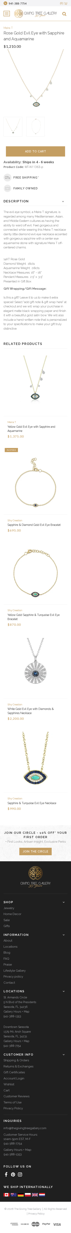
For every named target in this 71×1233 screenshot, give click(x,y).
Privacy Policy (13, 1108)
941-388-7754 (12, 1045)
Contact (9, 982)
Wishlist (9, 1084)
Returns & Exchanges (18, 1066)
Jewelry (9, 908)
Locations (10, 946)
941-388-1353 (12, 1016)
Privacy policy (13, 976)
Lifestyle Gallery (15, 970)
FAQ (6, 958)
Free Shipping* (26, 177)
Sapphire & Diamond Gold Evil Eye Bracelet (34, 524)
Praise (8, 964)
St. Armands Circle (15, 997)
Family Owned (25, 188)
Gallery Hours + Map (16, 1011)
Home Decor (12, 914)
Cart (6, 1090)
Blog (7, 952)
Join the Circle (35, 851)
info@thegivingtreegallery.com (25, 1128)
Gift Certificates (14, 1072)
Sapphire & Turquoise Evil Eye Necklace (31, 803)
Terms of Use (12, 1102)
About (8, 940)
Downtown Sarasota (16, 1026)
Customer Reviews (16, 1096)
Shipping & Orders (16, 1060)
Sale (7, 920)
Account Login (14, 1078)
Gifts (7, 926)
